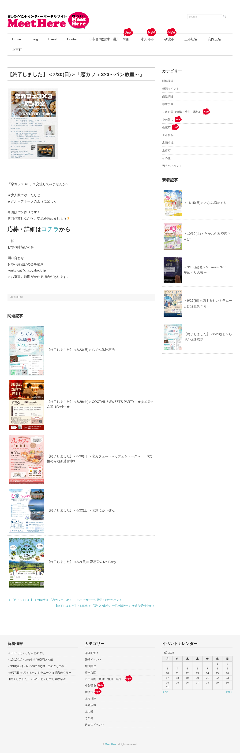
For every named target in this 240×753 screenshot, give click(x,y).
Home (16, 39)
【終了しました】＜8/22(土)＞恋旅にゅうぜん (81, 510)
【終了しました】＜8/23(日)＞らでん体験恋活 (81, 350)
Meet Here (110, 744)
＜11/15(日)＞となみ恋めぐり (205, 203)
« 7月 (165, 692)
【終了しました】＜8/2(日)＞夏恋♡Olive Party (81, 562)
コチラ (50, 229)
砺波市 (169, 39)
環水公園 (167, 104)
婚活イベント (170, 88)
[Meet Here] (49, 14)
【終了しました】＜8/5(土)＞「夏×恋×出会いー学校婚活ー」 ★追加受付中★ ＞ (105, 605)
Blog (34, 39)
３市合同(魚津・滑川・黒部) (110, 39)
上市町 (17, 49)
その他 (166, 158)
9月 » (229, 692)
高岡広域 (214, 39)
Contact (73, 39)
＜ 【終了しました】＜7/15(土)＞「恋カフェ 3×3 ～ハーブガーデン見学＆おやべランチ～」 (68, 600)
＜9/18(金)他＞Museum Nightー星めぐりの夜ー (207, 270)
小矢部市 (147, 39)
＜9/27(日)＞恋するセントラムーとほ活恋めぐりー (208, 303)
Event (52, 39)
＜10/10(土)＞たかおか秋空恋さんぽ (207, 236)
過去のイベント (172, 166)
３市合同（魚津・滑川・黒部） (182, 112)
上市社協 (191, 39)
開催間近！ (169, 81)
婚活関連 (167, 96)
